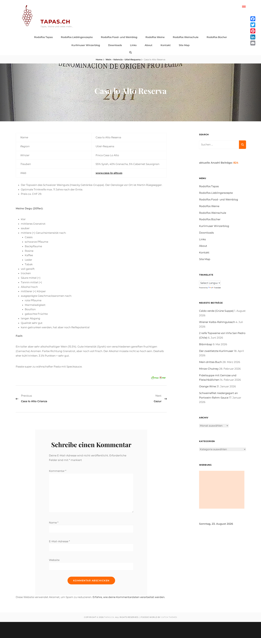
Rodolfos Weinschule (185, 37)
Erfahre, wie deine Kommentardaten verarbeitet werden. (129, 597)
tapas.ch (55, 21)
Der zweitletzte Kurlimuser (216, 350)
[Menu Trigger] (244, 6)
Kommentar (57, 470)
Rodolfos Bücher (217, 37)
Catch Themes (169, 617)
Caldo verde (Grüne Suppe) (216, 310)
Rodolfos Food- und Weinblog (119, 37)
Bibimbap (205, 344)
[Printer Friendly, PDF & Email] (158, 377)
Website (54, 560)
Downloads (115, 45)
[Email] (253, 43)
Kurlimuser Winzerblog (85, 45)
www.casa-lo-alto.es (109, 172)
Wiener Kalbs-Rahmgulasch (217, 322)
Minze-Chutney (209, 368)
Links (133, 45)
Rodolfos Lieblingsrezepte (77, 37)
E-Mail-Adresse (59, 541)
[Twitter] (253, 25)
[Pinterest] (253, 31)
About (148, 45)
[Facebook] (253, 19)
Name (53, 522)
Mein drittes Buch (210, 362)
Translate (217, 288)
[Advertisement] (221, 490)
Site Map (184, 45)
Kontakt (166, 45)
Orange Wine (207, 386)
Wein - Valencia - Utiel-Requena (123, 59)
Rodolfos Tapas (43, 37)
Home (99, 59)
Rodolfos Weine (155, 37)
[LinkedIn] (253, 37)
